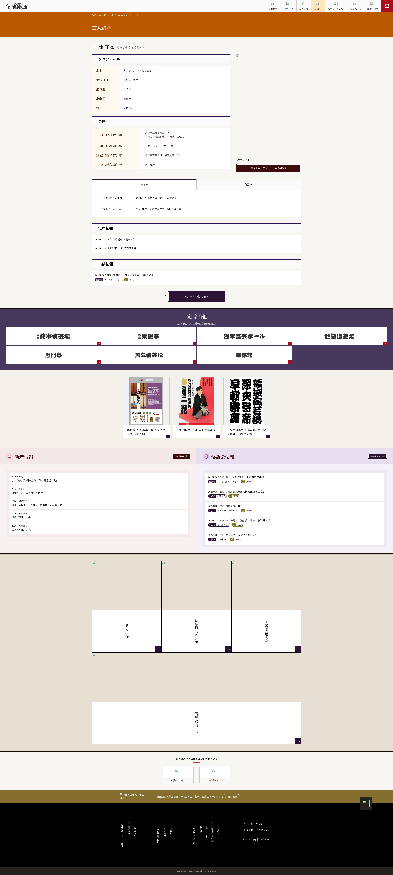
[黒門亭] (53, 355)
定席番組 (171, 830)
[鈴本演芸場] (53, 336)
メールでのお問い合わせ (255, 839)
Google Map (231, 796)
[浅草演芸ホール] (244, 336)
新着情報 (129, 830)
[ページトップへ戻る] (366, 803)
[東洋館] (244, 355)
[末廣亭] (148, 336)
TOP (94, 15)
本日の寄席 (165, 831)
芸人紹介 (103, 15)
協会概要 (218, 830)
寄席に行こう (206, 832)
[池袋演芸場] (339, 336)
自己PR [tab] (248, 184)
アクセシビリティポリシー (255, 830)
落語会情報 (135, 831)
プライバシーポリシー (253, 823)
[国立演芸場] (148, 355)
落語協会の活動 (212, 834)
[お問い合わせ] (387, 6)
